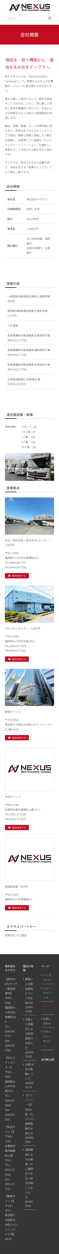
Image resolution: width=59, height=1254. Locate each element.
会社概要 (47, 1008)
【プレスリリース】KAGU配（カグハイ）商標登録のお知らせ (29, 1114)
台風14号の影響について (29, 1071)
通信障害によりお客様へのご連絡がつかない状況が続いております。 (29, 1173)
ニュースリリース (47, 993)
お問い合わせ (47, 1021)
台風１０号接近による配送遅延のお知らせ (29, 1033)
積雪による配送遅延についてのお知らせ (29, 991)
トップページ (47, 977)
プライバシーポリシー (47, 1039)
